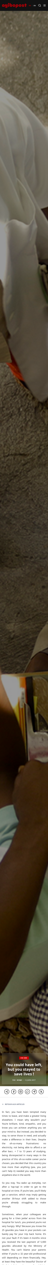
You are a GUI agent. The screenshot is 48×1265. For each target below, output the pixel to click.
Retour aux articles (14, 1104)
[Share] (6, 1091)
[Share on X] (41, 1091)
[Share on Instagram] (20, 1091)
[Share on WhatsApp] (27, 1091)
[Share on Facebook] (13, 1091)
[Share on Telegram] (34, 1091)
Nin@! (19, 1080)
